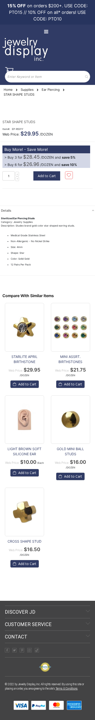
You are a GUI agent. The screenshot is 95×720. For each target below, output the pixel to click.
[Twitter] (14, 650)
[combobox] (47, 76)
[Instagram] (29, 650)
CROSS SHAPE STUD (24, 541)
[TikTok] (37, 650)
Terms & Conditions (67, 688)
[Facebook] (7, 650)
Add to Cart (26, 384)
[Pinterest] (22, 650)
